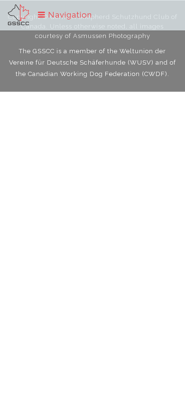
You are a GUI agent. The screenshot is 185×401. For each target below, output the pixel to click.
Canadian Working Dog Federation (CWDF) (97, 73)
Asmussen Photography (111, 35)
